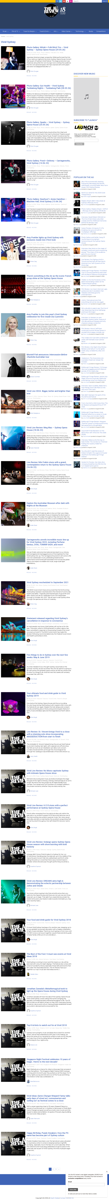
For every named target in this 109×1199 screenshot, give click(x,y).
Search (105, 1)
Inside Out (62, 319)
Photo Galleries (45, 52)
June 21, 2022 (32, 433)
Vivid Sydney (44, 54)
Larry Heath (78, 267)
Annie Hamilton (55, 204)
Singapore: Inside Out (64, 1064)
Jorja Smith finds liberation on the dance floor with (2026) (93, 432)
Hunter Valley (41, 662)
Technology (80, 31)
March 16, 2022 (32, 547)
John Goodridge (87, 398)
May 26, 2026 (32, 127)
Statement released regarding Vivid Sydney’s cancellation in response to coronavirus (47, 619)
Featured (39, 660)
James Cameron (44, 959)
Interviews (49, 243)
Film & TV (15, 31)
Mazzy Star (58, 1028)
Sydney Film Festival (61, 662)
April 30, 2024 (32, 319)
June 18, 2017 (32, 1103)
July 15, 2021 (31, 585)
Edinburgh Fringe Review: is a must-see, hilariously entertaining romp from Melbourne (94, 378)
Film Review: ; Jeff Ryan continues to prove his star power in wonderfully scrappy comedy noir (93, 330)
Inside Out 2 (65, 243)
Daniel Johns (44, 888)
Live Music (55, 281)
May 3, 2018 (31, 994)
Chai (63, 547)
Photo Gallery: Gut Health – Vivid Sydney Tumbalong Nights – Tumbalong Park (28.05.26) (49, 87)
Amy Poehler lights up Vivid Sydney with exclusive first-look (45, 238)
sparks (52, 127)
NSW (47, 662)
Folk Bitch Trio (55, 52)
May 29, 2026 (32, 91)
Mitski (61, 52)
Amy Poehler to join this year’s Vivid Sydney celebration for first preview (47, 315)
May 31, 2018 (32, 888)
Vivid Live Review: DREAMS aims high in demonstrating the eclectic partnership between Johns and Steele (49, 883)
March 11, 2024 (32, 396)
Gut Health (54, 91)
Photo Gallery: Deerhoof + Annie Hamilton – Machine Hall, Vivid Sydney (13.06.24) (47, 200)
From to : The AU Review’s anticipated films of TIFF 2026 (94, 405)
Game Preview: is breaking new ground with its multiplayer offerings (92, 230)
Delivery (62, 166)
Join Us (71, 1198)
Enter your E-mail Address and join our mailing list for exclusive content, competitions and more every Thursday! (85, 135)
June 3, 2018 (32, 810)
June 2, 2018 (32, 849)
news (36, 321)
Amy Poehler (57, 243)
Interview (29, 244)
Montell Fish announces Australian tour (47, 355)
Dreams (51, 888)
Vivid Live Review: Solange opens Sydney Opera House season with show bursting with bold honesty (48, 844)
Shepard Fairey (44, 1103)
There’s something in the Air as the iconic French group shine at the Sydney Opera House (49, 277)
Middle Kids (66, 1028)
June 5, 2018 (32, 776)
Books (91, 31)
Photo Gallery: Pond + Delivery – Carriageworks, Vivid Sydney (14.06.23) (48, 162)
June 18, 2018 (32, 739)
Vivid (34, 244)
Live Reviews (41, 281)
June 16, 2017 (32, 1138)
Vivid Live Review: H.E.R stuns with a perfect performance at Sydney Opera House (47, 806)
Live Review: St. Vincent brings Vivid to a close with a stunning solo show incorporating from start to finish (48, 734)
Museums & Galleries (46, 508)
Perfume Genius (31, 549)
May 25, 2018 (32, 922)
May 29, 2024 (32, 281)
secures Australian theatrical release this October (92, 360)
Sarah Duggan (87, 196)
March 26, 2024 (32, 360)
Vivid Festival (63, 585)
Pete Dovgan (86, 212)
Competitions (100, 31)
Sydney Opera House (33, 54)
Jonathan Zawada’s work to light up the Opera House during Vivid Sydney (47, 990)
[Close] (107, 1171)
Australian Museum (62, 508)
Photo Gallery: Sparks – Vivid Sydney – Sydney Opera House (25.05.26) (48, 123)
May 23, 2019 (32, 660)
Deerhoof (64, 204)
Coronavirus (55, 623)
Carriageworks (55, 166)
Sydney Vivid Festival (49, 585)
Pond (67, 166)
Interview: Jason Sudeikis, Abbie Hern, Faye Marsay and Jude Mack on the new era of (94, 387)
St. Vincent (62, 739)
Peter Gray (78, 189)
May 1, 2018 (31, 1028)
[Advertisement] (54, 23)
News (48, 319)
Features (40, 396)
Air (50, 281)
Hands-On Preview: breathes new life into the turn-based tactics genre (93, 464)
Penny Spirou (86, 285)
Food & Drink (44, 31)
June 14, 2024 (32, 204)
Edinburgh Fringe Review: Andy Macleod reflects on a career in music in (94, 414)
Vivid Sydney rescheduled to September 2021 (48, 582)
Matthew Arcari (87, 233)
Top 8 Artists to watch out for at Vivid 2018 (47, 1025)
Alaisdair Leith (87, 304)
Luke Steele (57, 888)
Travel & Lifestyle (29, 31)
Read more (32, 75)
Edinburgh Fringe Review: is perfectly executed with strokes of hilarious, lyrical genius (94, 272)
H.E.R (42, 810)
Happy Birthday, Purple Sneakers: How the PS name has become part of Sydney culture (47, 1134)
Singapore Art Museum (50, 1064)
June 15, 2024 (32, 166)
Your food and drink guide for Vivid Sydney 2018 (49, 920)
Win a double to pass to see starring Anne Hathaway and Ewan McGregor (94, 310)
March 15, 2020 (32, 623)
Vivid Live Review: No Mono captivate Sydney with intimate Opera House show (47, 772)
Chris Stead (86, 204)
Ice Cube (52, 1028)
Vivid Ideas (36, 510)
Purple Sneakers (52, 1138)
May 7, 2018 (31, 959)
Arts (55, 31)
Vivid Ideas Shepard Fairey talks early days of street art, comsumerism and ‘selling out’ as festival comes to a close (48, 1098)
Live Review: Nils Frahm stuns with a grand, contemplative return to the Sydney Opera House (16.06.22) (49, 464)
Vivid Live (29, 398)
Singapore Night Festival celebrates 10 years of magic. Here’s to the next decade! (48, 1060)
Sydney (40, 321)
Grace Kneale (87, 436)
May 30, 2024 (32, 243)
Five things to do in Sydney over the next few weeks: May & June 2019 (47, 656)
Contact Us (64, 1198)
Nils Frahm (52, 470)
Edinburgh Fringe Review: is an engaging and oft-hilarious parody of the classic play (94, 369)
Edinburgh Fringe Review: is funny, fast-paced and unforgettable (94, 423)
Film (38, 243)
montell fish (49, 360)
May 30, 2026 (32, 52)
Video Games (66, 31)
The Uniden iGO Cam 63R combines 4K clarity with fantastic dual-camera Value (94, 339)
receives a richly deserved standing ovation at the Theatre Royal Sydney (93, 281)
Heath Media (54, 1198)
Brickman (29, 510)
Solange (49, 849)
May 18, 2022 (32, 508)
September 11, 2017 (34, 1064)
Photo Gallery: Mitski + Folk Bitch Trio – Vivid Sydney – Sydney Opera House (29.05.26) (47, 48)
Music (5, 31)
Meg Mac (52, 433)
